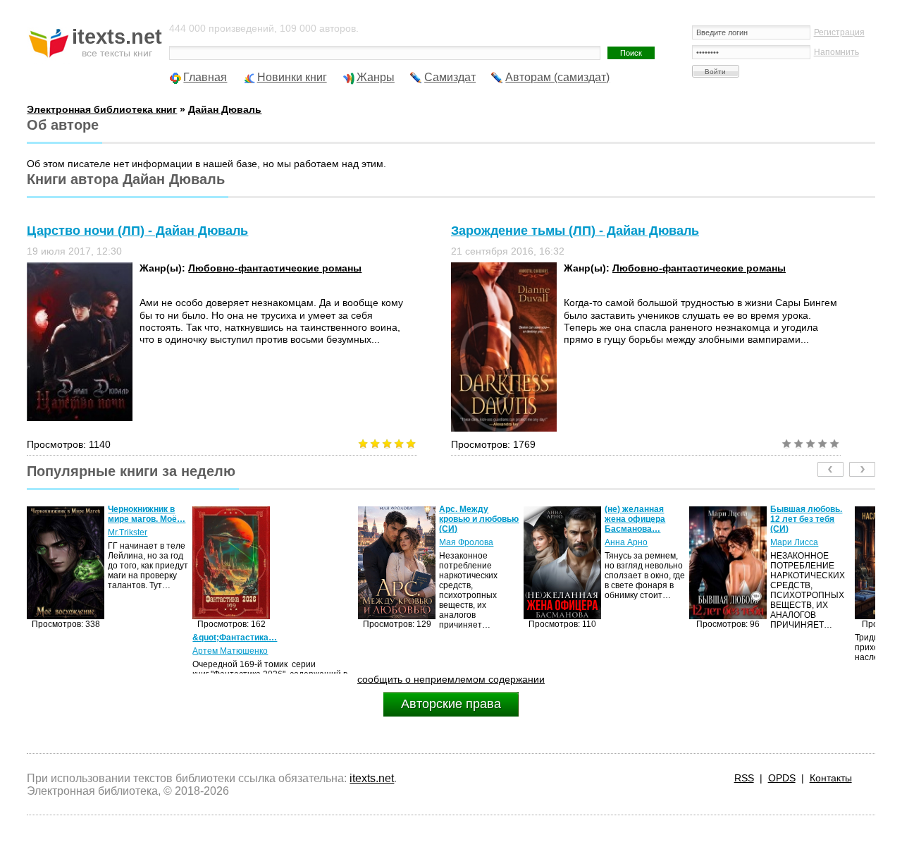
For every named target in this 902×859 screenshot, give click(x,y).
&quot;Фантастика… (100, 637)
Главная (205, 77)
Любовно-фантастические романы (275, 268)
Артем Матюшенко (96, 651)
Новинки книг (292, 77)
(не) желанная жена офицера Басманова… (501, 519)
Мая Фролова (332, 542)
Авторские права (451, 704)
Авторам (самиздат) (557, 77)
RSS (744, 778)
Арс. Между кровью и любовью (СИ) (345, 519)
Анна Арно (492, 542)
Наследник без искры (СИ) (833, 514)
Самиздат (450, 77)
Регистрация (839, 32)
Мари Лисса (660, 542)
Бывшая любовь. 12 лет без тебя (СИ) (672, 519)
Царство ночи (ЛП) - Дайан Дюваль (137, 231)
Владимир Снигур (837, 532)
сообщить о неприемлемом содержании (451, 679)
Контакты (831, 778)
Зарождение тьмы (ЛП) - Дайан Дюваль (575, 231)
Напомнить (836, 52)
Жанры (376, 77)
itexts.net (372, 778)
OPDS (782, 778)
